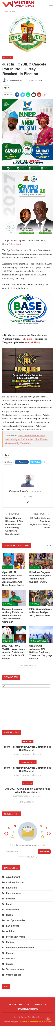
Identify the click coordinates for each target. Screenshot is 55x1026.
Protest (10, 952)
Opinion (10, 931)
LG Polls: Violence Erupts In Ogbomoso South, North (40, 522)
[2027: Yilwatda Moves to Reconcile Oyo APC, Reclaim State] (41, 598)
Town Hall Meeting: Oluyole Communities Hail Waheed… (27, 748)
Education (11, 887)
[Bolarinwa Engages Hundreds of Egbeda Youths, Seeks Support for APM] (41, 561)
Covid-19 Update (15, 882)
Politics (7, 57)
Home (12, 1004)
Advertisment (13, 876)
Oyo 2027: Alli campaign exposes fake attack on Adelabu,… (27, 790)
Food (9, 904)
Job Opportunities (15, 920)
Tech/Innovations (15, 969)
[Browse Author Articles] (28, 481)
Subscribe (44, 851)
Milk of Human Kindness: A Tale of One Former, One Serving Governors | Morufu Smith (14, 526)
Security (10, 958)
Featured (27, 741)
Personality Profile (15, 936)
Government (12, 909)
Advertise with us (27, 1008)
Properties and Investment (20, 947)
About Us (23, 1004)
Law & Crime (12, 925)
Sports (9, 963)
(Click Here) (15, 243)
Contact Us (39, 1004)
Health (9, 914)
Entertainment (13, 893)
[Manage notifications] (47, 1019)
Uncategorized (38, 640)
